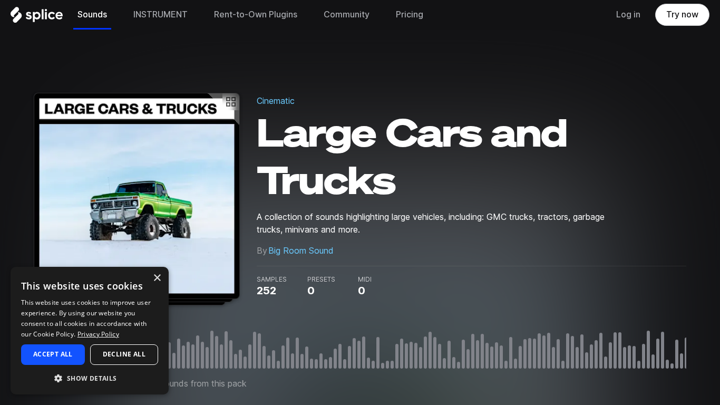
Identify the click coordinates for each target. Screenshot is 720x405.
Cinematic (276, 101)
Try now (682, 14)
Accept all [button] (53, 354)
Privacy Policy (98, 334)
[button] (89, 378)
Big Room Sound (301, 251)
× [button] (157, 278)
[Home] (37, 17)
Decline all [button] (124, 354)
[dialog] (90, 330)
